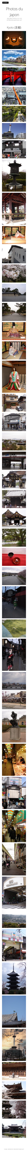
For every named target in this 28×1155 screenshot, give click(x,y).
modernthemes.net (19, 1149)
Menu (6, 2)
